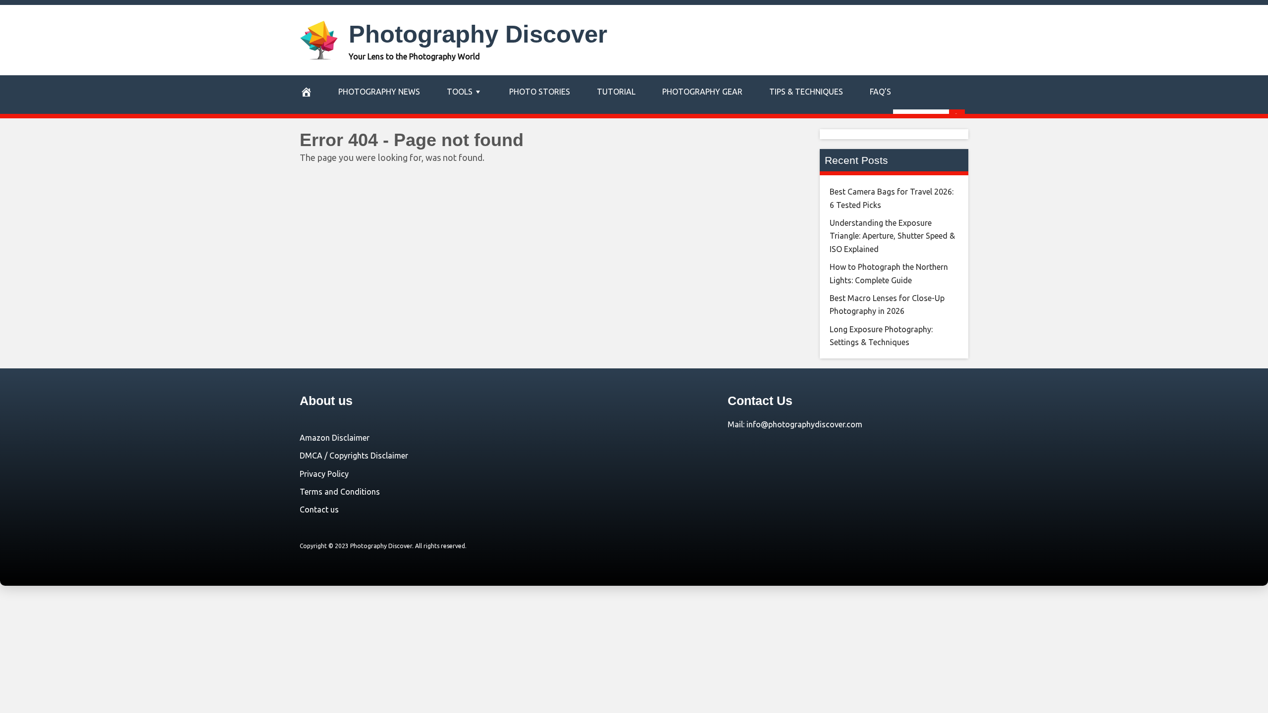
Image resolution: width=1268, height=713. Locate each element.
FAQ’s (880, 91)
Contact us (319, 509)
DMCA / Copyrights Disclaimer (354, 455)
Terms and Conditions (340, 491)
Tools (460, 91)
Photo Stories (539, 91)
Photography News (379, 91)
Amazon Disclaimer (335, 437)
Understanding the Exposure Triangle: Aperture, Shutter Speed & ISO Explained (892, 236)
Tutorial (616, 91)
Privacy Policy (324, 473)
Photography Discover (478, 34)
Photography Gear (702, 91)
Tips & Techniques (806, 91)
